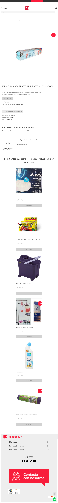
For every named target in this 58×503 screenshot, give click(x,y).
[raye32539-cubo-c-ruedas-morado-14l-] (29, 268)
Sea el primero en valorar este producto (12, 104)
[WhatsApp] (54, 499)
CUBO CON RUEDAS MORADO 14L (23, 283)
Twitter (27, 461)
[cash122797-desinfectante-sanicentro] (29, 355)
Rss (30, 461)
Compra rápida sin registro (37, 1)
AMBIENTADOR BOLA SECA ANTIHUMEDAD (25, 195)
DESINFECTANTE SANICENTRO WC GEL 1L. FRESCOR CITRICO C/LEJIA (27, 372)
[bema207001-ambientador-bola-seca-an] (29, 180)
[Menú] (19, 489)
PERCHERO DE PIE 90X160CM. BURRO (24, 327)
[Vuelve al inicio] (3, 20)
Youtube (34, 461)
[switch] (16, 493)
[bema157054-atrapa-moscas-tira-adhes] (29, 224)
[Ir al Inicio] (54, 494)
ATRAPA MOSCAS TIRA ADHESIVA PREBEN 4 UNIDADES (28, 239)
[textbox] (29, 12)
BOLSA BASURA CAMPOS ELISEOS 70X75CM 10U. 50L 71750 (27, 415)
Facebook (23, 461)
